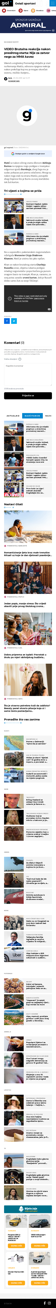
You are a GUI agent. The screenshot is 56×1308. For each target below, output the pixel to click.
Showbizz (39, 10)
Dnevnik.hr (11, 10)
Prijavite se (28, 395)
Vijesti (26, 10)
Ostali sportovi (25, 3)
